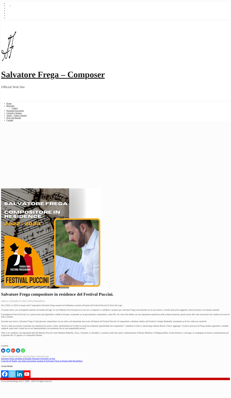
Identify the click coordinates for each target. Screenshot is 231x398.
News (42, 301)
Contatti (9, 120)
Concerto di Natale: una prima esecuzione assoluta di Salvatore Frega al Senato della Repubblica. (42, 361)
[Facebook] (4, 374)
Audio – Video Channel (16, 115)
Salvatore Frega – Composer (53, 74)
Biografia (10, 106)
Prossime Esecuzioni (15, 111)
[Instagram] (12, 374)
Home (9, 103)
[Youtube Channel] (26, 374)
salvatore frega (29, 356)
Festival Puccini (15, 356)
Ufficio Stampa (33, 301)
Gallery (15, 108)
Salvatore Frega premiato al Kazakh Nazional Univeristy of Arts (28, 358)
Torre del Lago (42, 356)
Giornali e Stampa (14, 113)
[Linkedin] (19, 374)
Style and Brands (13, 118)
